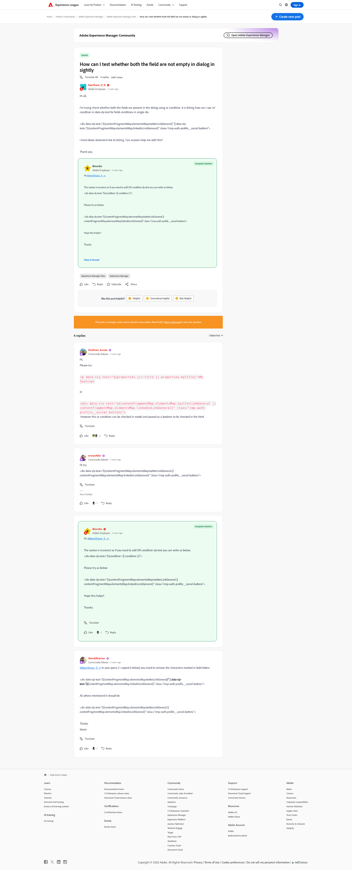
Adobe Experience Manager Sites (121, 16)
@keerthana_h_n (96, 175)
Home (49, 16)
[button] (287, 16)
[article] (147, 393)
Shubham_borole (97, 349)
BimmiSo (97, 166)
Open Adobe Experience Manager (250, 35)
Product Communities (65, 16)
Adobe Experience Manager (91, 16)
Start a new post (172, 322)
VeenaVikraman (96, 658)
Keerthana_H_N (97, 84)
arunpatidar (94, 455)
